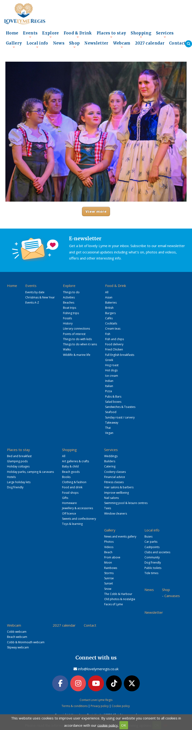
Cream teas (112, 329)
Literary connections (76, 329)
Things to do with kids (77, 339)
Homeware (69, 503)
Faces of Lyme (113, 604)
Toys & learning (72, 524)
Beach (108, 552)
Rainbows (110, 568)
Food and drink (72, 487)
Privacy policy (100, 706)
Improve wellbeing (116, 493)
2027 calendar (149, 43)
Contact (177, 43)
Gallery (14, 44)
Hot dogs (111, 370)
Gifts (65, 498)
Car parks (150, 542)
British (109, 308)
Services (165, 34)
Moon (108, 562)
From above (112, 557)
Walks (67, 349)
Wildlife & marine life (76, 355)
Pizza (108, 391)
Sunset (108, 583)
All (106, 292)
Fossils (67, 318)
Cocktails (111, 323)
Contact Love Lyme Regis (96, 700)
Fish (107, 334)
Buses (148, 536)
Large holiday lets (18, 482)
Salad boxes (113, 402)
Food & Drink (78, 34)
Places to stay (111, 34)
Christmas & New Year (40, 297)
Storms (109, 573)
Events (30, 34)
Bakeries (111, 303)
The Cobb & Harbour (118, 594)
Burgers (110, 313)
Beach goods (71, 472)
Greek (109, 360)
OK (123, 725)
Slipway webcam (18, 647)
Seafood (110, 412)
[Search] (188, 43)
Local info (37, 44)
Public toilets (152, 568)
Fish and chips (114, 339)
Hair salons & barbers (118, 487)
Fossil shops (70, 493)
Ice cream (111, 376)
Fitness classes (114, 482)
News (58, 43)
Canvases (172, 595)
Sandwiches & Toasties (120, 407)
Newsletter (96, 43)
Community (152, 557)
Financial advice (114, 477)
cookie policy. (107, 725)
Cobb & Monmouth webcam (25, 642)
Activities (69, 297)
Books (66, 477)
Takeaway (111, 423)
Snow (107, 589)
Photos (109, 542)
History (68, 323)
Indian (109, 381)
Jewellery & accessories (77, 508)
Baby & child (70, 466)
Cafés (109, 318)
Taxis (107, 508)
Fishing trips (71, 313)
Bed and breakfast (19, 456)
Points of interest (74, 334)
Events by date (34, 292)
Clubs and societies (157, 552)
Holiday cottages (18, 466)
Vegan (109, 433)
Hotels (11, 477)
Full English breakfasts (119, 355)
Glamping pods (17, 461)
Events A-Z (32, 303)
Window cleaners (115, 514)
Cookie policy (121, 706)
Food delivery (114, 344)
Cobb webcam (16, 632)
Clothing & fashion (74, 482)
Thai (108, 428)
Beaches (68, 303)
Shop (74, 44)
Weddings (111, 456)
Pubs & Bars (113, 397)
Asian (108, 297)
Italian (109, 386)
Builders (109, 461)
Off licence (69, 514)
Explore (50, 34)
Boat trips (69, 308)
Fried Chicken (114, 349)
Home (12, 33)
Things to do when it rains (80, 344)
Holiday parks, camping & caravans (30, 472)
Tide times (151, 573)
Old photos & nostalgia (119, 599)
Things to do (71, 292)
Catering (109, 466)
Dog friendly (15, 487)
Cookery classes (115, 472)
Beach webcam (17, 637)
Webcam (121, 44)
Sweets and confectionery (79, 519)
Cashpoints (151, 547)
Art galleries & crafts (75, 461)
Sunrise (109, 578)
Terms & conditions (75, 706)
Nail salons (111, 498)
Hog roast (111, 365)
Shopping (141, 34)
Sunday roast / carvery (120, 417)
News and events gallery (120, 536)
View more (96, 211)
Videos (108, 547)
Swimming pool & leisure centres (126, 503)
